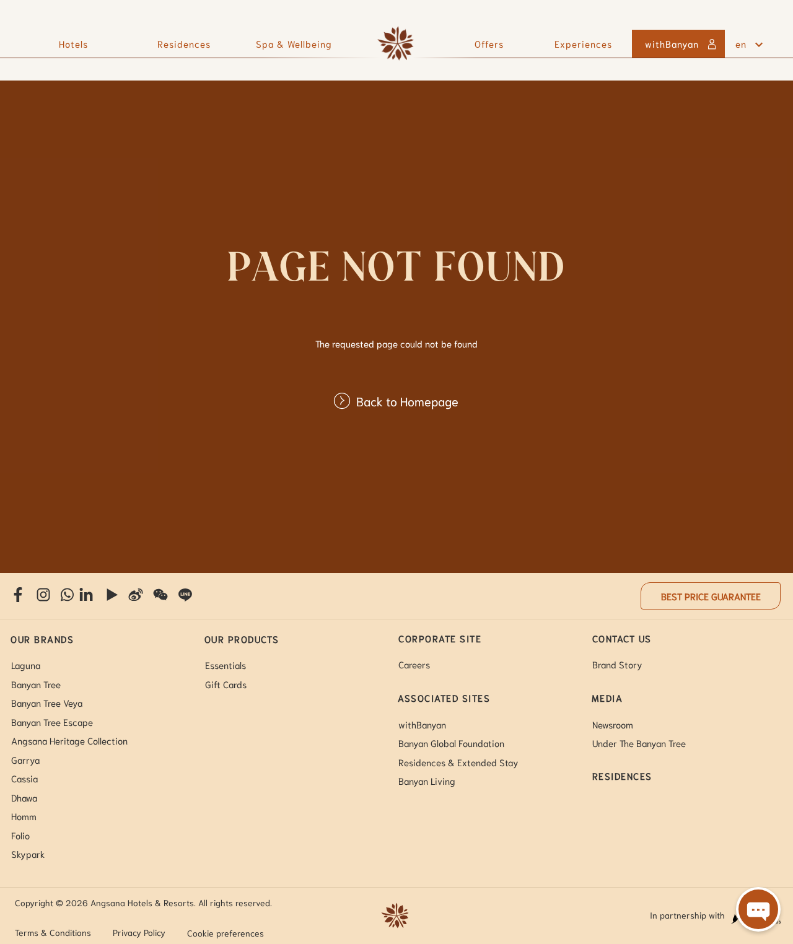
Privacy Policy (139, 932)
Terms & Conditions (53, 932)
